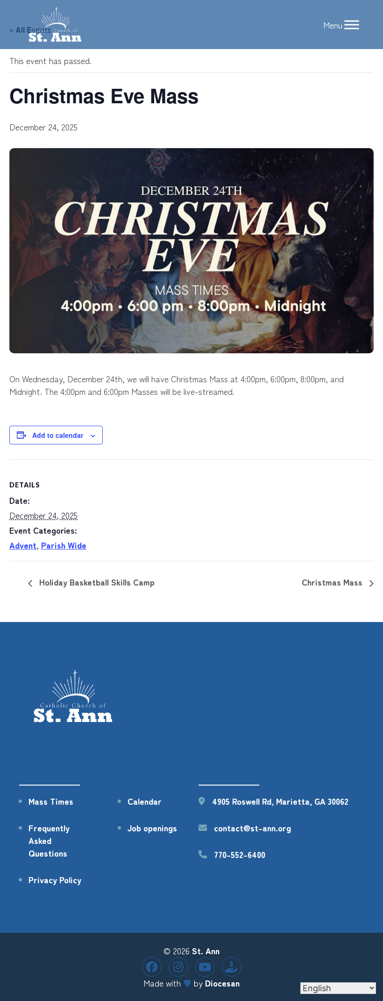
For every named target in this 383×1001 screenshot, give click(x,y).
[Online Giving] (231, 967)
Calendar (145, 801)
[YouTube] (205, 967)
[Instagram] (178, 967)
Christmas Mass (333, 582)
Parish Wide (63, 545)
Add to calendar (57, 435)
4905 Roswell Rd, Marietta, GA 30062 (280, 801)
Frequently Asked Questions (49, 840)
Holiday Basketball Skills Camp (96, 582)
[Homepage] (74, 721)
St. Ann (206, 950)
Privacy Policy (54, 879)
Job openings (152, 828)
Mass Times (50, 801)
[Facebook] (152, 967)
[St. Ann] (55, 24)
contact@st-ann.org (252, 828)
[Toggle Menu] (351, 24)
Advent (22, 545)
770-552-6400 (239, 854)
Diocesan (222, 983)
